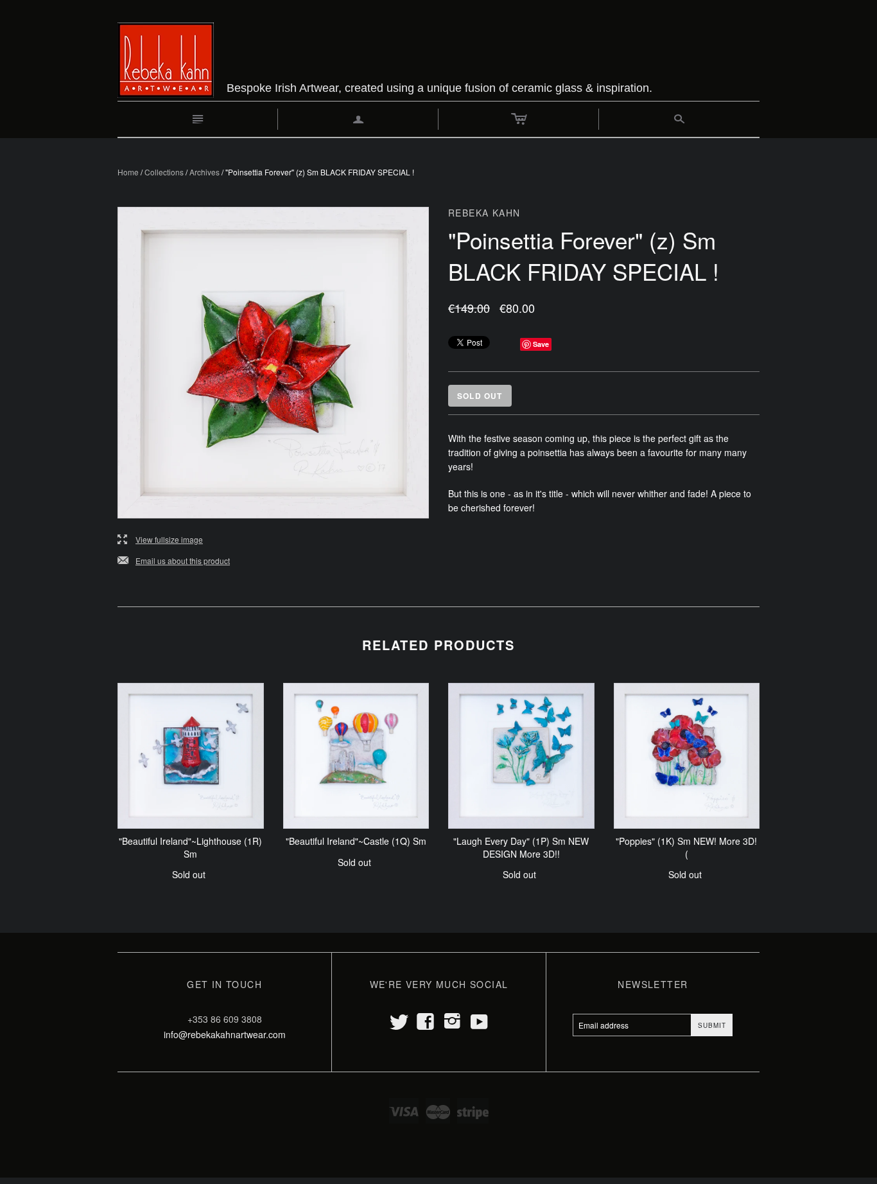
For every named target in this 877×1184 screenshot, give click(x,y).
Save (541, 344)
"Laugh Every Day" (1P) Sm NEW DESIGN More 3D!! (521, 847)
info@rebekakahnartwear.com (225, 1034)
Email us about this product (173, 561)
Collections (164, 171)
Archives (204, 171)
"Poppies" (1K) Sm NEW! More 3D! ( (686, 847)
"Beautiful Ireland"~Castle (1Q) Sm (356, 841)
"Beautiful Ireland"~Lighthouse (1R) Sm (190, 847)
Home (128, 171)
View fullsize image (160, 540)
